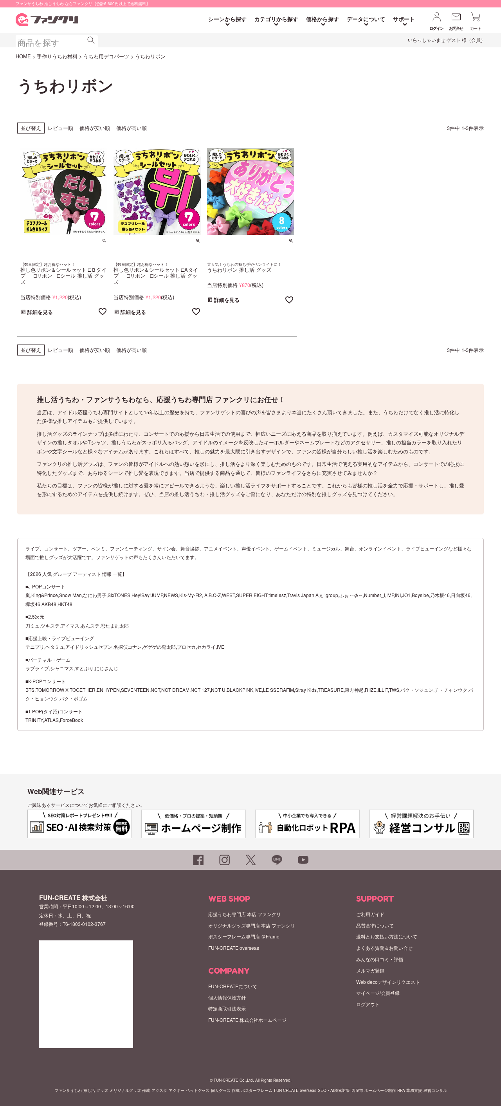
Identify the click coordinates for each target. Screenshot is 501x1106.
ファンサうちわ (68, 1090)
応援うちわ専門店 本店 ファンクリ (244, 914)
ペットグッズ (197, 1090)
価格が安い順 (94, 128)
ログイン (436, 28)
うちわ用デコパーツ (106, 56)
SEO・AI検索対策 (334, 1090)
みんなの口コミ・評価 (379, 959)
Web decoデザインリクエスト (388, 981)
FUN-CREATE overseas (233, 947)
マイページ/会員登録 (378, 992)
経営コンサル (435, 1090)
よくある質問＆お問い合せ (384, 947)
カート (475, 28)
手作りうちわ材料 (57, 56)
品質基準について (375, 925)
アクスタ (159, 1090)
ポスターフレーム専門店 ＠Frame (243, 936)
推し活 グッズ (95, 1090)
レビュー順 (60, 128)
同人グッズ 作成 (225, 1090)
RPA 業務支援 (409, 1090)
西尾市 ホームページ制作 (373, 1090)
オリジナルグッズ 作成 (130, 1090)
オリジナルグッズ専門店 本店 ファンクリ (251, 925)
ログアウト (368, 1004)
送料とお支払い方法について (386, 936)
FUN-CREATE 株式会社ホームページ (247, 1019)
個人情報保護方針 (227, 997)
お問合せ (456, 28)
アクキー (176, 1090)
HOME (23, 56)
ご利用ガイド (370, 914)
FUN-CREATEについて (232, 986)
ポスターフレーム (256, 1090)
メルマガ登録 (370, 970)
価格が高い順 (131, 128)
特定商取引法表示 (227, 1008)
